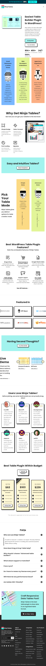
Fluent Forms (39, 638)
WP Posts (34, 366)
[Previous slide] (18, 361)
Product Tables (29, 632)
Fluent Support (40, 641)
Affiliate (28, 664)
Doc (16, 634)
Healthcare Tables (30, 641)
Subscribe (12, 638)
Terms (31, 664)
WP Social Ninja (40, 649)
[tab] (23, 471)
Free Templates (18, 638)
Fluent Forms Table (30, 653)
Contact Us (17, 631)
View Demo (21, 368)
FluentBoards (39, 645)
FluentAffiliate (40, 634)
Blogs (16, 636)
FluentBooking (40, 647)
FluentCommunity (41, 643)
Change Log (17, 651)
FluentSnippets (40, 658)
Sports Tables (29, 630)
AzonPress (39, 654)
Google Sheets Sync (30, 651)
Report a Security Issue (19, 654)
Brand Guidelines (18, 649)
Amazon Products (24, 366)
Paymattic (39, 651)
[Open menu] (43, 7)
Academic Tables (29, 643)
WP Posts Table (29, 657)
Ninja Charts (28, 655)
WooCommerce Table (31, 649)
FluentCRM (39, 636)
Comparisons (18, 642)
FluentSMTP (39, 656)
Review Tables (29, 636)
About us (17, 644)
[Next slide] (43, 361)
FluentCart (39, 630)
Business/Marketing (30, 638)
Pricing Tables (29, 634)
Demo (16, 640)
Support (17, 647)
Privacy (34, 664)
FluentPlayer (39, 632)
